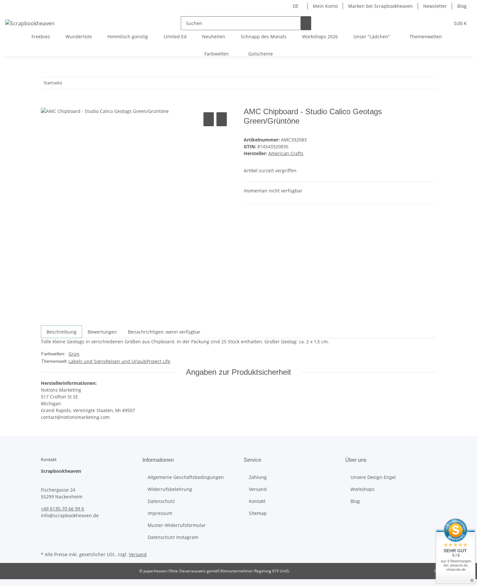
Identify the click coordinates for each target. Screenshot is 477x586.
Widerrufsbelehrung (170, 489)
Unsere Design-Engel (373, 477)
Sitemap (258, 513)
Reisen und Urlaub (125, 361)
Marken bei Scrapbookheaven (380, 6)
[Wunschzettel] (442, 23)
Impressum (160, 513)
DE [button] (296, 6)
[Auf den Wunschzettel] (221, 119)
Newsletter (435, 6)
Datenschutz (161, 501)
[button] (432, 23)
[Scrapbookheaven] (30, 23)
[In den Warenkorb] (46, 103)
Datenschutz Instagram (173, 537)
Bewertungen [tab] (102, 332)
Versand (258, 489)
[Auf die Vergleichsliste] (208, 119)
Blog (462, 6)
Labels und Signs (86, 361)
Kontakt (257, 501)
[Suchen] (306, 23)
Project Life (158, 361)
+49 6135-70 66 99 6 (62, 509)
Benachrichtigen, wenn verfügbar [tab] (164, 332)
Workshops (362, 489)
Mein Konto (325, 6)
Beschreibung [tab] (61, 332)
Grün (74, 354)
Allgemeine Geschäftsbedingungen (186, 477)
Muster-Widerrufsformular (177, 525)
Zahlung (258, 477)
